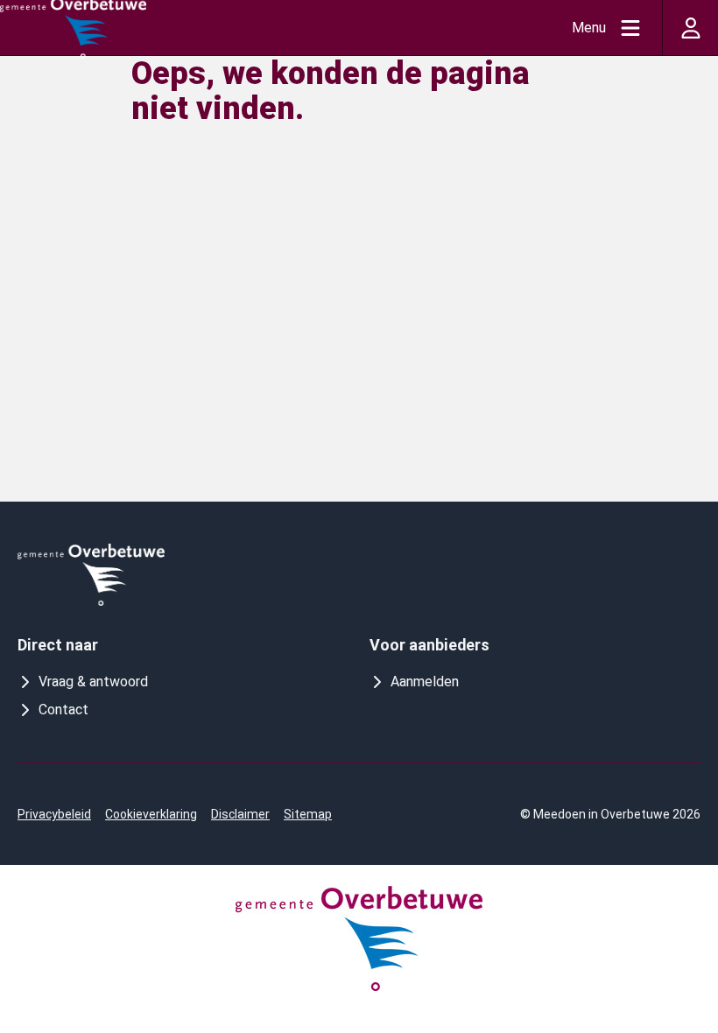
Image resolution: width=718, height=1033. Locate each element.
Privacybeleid (54, 814)
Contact (63, 709)
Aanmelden (425, 681)
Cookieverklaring (151, 814)
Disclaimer (240, 814)
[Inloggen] (690, 27)
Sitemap (308, 814)
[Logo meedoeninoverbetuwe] (91, 575)
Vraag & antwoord (93, 681)
